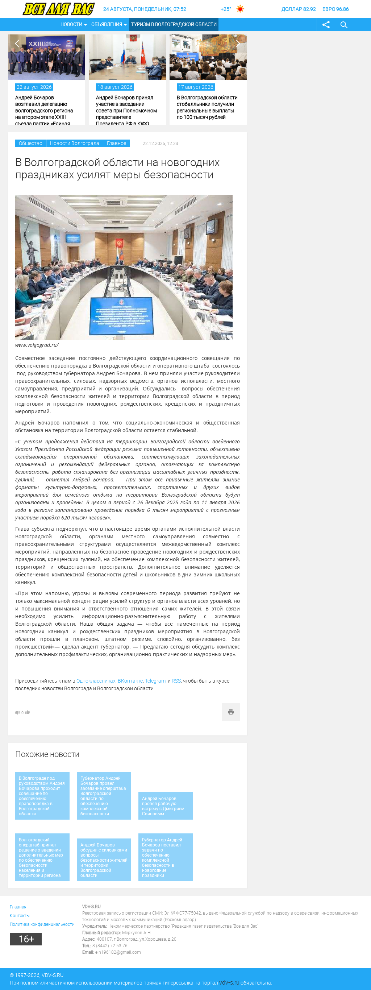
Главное (116, 143)
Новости (71, 24)
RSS (176, 680)
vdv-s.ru (229, 982)
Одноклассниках (96, 680)
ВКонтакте (130, 680)
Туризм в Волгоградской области (174, 24)
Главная (18, 907)
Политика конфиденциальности (42, 924)
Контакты (20, 915)
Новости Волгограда (74, 143)
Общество (30, 143)
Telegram (155, 680)
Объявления (106, 24)
